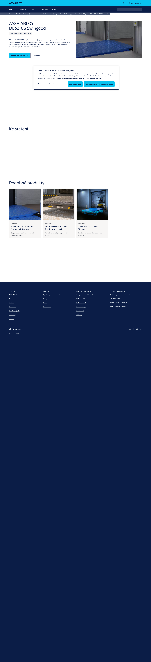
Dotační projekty (14, 311)
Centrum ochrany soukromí (118, 302)
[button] (15, 9)
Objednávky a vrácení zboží (51, 295)
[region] (76, 78)
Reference (45, 9)
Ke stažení (12, 315)
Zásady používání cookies (117, 306)
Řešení (11, 9)
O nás (33, 9)
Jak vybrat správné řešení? (84, 295)
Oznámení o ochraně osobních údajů (90, 78)
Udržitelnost (80, 311)
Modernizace (47, 307)
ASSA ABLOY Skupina (16, 295)
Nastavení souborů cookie (46, 84)
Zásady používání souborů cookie (67, 78)
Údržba (45, 303)
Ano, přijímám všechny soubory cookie (99, 84)
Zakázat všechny (75, 84)
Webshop (79, 315)
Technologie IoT (81, 303)
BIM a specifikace (81, 299)
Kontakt (54, 9)
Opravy (45, 299)
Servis (22, 9)
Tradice (11, 299)
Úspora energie (81, 307)
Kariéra (11, 303)
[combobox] (129, 9)
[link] (12, 14)
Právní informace (115, 298)
